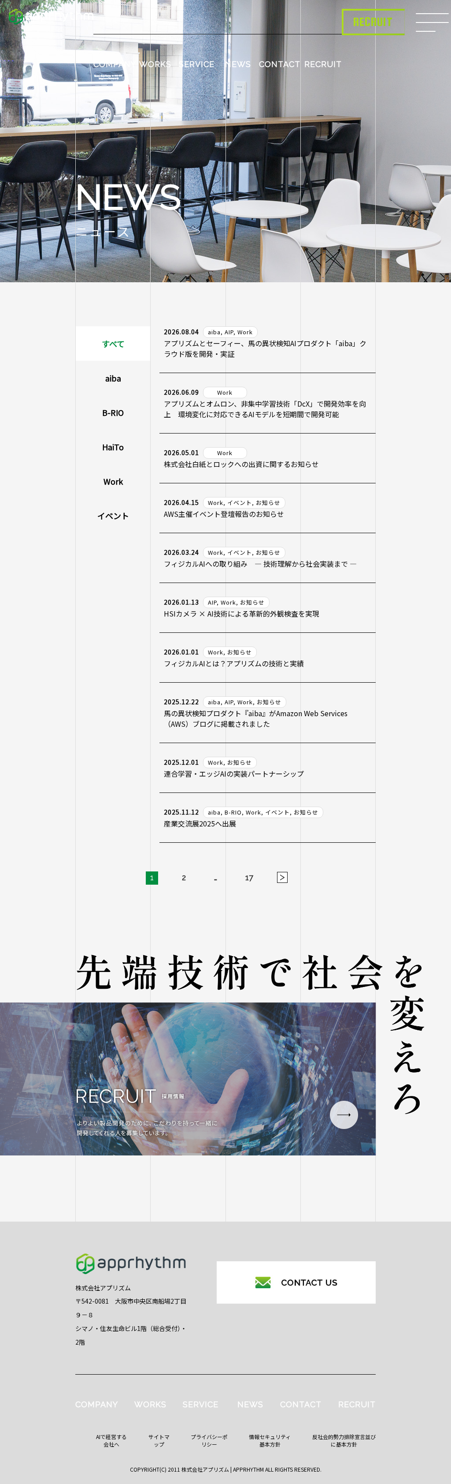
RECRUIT (323, 64)
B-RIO (113, 412)
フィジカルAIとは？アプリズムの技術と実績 (234, 663)
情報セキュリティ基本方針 (270, 1440)
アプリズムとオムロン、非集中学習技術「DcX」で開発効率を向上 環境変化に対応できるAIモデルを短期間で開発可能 (265, 408)
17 (249, 877)
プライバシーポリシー (209, 1440)
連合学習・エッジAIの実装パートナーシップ (234, 773)
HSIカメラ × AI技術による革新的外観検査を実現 (241, 613)
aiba (113, 378)
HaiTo (113, 446)
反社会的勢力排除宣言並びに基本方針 (344, 1440)
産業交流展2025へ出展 (200, 823)
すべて (113, 343)
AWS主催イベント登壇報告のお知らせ (224, 513)
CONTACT (279, 64)
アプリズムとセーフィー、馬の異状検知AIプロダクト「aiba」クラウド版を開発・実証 (265, 348)
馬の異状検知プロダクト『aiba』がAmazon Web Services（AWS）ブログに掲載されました (255, 718)
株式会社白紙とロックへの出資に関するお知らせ (241, 464)
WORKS (155, 64)
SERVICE (196, 64)
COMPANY (114, 64)
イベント (113, 515)
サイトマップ (159, 1440)
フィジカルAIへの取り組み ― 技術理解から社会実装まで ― (260, 563)
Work (113, 481)
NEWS (238, 64)
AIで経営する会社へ (111, 1440)
